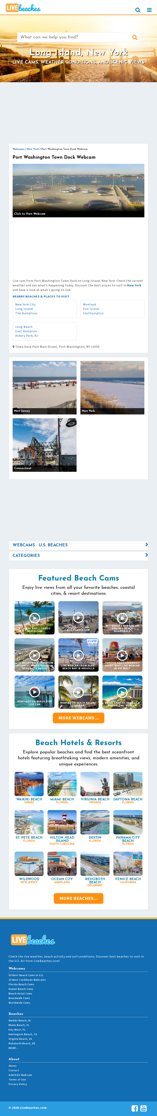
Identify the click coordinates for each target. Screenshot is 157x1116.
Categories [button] (26, 556)
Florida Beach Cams (21, 984)
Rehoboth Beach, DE (22, 1043)
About (13, 1066)
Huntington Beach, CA (23, 1034)
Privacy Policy (18, 1084)
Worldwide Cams (19, 1003)
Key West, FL (17, 1030)
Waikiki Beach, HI (20, 1021)
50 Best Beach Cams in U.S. (26, 975)
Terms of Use (17, 1080)
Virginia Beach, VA (20, 1039)
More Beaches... (79, 898)
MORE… (14, 1048)
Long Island (24, 309)
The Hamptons (26, 313)
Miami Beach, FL (19, 1025)
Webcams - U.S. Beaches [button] (40, 545)
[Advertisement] (78, 113)
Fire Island (91, 309)
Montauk (89, 304)
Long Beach (24, 327)
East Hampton (26, 331)
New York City (25, 304)
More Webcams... (79, 718)
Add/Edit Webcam (20, 1075)
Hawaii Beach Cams (21, 989)
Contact (14, 1070)
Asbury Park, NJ (26, 336)
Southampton (93, 313)
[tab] (78, 545)
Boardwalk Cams (19, 998)
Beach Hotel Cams (20, 994)
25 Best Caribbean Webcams (27, 980)
